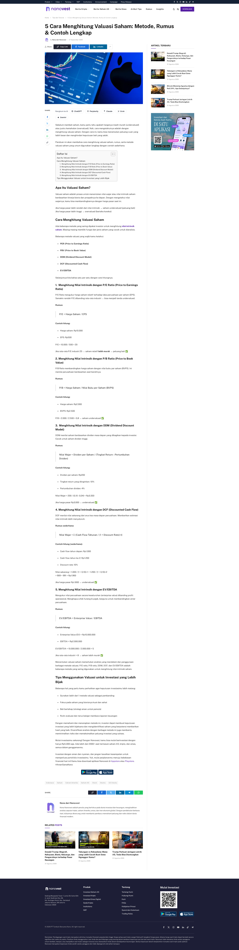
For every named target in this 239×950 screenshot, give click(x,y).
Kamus (149, 9)
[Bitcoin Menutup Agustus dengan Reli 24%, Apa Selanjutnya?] (158, 89)
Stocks (103, 783)
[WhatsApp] (47, 136)
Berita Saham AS (101, 9)
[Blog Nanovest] (58, 9)
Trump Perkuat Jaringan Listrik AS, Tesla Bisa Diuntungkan (127, 853)
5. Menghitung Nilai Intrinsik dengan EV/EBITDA (78, 175)
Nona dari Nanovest (59, 40)
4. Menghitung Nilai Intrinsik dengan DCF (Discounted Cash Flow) (85, 172)
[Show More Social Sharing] (110, 46)
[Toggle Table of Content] (112, 154)
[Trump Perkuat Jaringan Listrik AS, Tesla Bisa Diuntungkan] (127, 840)
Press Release (126, 2)
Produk (47, 2)
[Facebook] (47, 117)
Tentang (68, 2)
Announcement (101, 2)
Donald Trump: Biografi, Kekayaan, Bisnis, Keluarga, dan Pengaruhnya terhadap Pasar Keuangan (59, 856)
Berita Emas (121, 9)
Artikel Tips (136, 9)
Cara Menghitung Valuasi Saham (71, 161)
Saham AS (85, 783)
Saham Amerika (71, 783)
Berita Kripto (81, 9)
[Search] (178, 9)
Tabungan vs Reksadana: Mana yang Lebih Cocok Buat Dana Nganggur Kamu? (93, 855)
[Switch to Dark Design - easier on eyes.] (173, 9)
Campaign (114, 2)
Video (58, 2)
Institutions (87, 2)
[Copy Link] (47, 142)
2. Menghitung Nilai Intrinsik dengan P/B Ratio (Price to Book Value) (86, 167)
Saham (59, 783)
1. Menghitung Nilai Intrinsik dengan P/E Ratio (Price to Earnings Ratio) (87, 164)
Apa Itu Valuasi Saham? (67, 158)
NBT (78, 2)
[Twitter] (47, 123)
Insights (160, 9)
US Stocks (113, 783)
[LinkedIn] (47, 129)
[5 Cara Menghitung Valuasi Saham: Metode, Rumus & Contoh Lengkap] (94, 103)
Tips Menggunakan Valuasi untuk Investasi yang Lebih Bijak (83, 178)
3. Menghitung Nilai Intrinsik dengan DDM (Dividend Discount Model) (86, 170)
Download (187, 9)
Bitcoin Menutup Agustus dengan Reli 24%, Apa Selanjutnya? (180, 87)
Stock (94, 783)
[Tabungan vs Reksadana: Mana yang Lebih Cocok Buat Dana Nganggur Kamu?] (94, 840)
